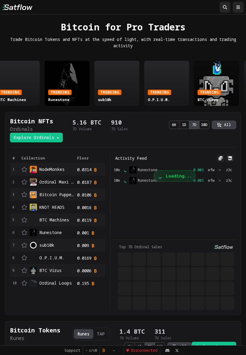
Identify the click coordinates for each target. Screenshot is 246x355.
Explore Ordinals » (36, 137)
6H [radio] (174, 124)
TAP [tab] (101, 334)
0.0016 (84, 207)
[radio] (224, 125)
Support (74, 350)
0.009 (83, 245)
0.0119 (84, 220)
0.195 (83, 283)
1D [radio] (184, 124)
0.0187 (84, 182)
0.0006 (84, 270)
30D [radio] (204, 124)
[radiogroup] (189, 125)
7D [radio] (194, 124)
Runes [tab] (83, 334)
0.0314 (84, 169)
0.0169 (84, 258)
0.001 (83, 233)
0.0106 (84, 195)
